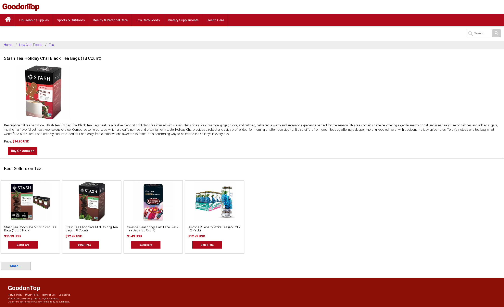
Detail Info (23, 244)
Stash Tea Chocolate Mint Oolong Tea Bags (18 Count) (92, 228)
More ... (15, 266)
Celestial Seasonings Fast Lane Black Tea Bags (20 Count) (152, 228)
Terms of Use (49, 295)
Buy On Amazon (22, 151)
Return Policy (15, 295)
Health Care (215, 20)
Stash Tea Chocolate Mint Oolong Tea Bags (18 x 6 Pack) (30, 228)
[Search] (496, 33)
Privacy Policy (32, 295)
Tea (51, 45)
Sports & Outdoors (71, 20)
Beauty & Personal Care (110, 20)
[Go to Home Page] (8, 20)
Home (8, 45)
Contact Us (64, 295)
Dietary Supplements (183, 20)
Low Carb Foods (148, 20)
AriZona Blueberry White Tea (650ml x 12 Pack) (214, 228)
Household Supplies (34, 20)
